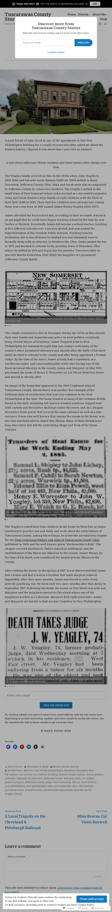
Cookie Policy (86, 904)
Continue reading (56, 52)
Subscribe (83, 42)
